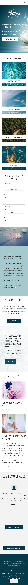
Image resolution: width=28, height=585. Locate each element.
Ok (14, 581)
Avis (24, 563)
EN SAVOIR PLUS (10, 39)
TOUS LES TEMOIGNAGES (14, 527)
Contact (9, 565)
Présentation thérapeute (10, 561)
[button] (24, 502)
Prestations (20, 561)
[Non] (26, 578)
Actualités (20, 563)
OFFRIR (10, 361)
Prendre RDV (6, 563)
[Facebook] (11, 571)
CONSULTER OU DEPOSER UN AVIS (14, 548)
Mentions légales (16, 565)
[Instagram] (16, 571)
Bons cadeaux (13, 563)
